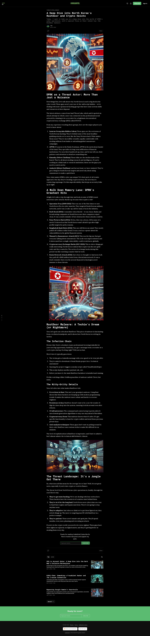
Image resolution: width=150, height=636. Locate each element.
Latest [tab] (52, 557)
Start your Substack (71, 629)
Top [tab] (48, 557)
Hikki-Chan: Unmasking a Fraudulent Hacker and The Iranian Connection (66, 576)
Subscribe (137, 3)
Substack (67, 632)
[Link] (44, 96)
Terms (76, 625)
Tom (51, 25)
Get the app (83, 629)
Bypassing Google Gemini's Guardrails (62, 590)
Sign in (145, 3)
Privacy (72, 625)
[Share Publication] (130, 3)
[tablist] (51, 556)
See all (50, 601)
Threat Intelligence (53, 10)
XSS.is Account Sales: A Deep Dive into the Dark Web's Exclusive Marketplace (67, 562)
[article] (75, 566)
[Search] (127, 3)
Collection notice (83, 625)
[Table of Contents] (2, 318)
